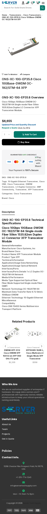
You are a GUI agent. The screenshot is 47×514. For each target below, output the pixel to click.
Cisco (11, 198)
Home (4, 15)
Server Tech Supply (32, 503)
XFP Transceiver (35, 189)
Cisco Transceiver (15, 184)
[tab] (8, 212)
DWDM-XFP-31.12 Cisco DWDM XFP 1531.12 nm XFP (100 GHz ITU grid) (12, 354)
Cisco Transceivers (32, 15)
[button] (23, 3)
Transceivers (15, 15)
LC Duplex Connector (26, 187)
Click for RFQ (24, 128)
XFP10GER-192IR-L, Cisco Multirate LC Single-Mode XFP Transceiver (35, 354)
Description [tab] (8, 212)
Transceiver (21, 189)
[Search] (42, 7)
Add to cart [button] (12, 333)
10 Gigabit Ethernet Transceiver (23, 181)
